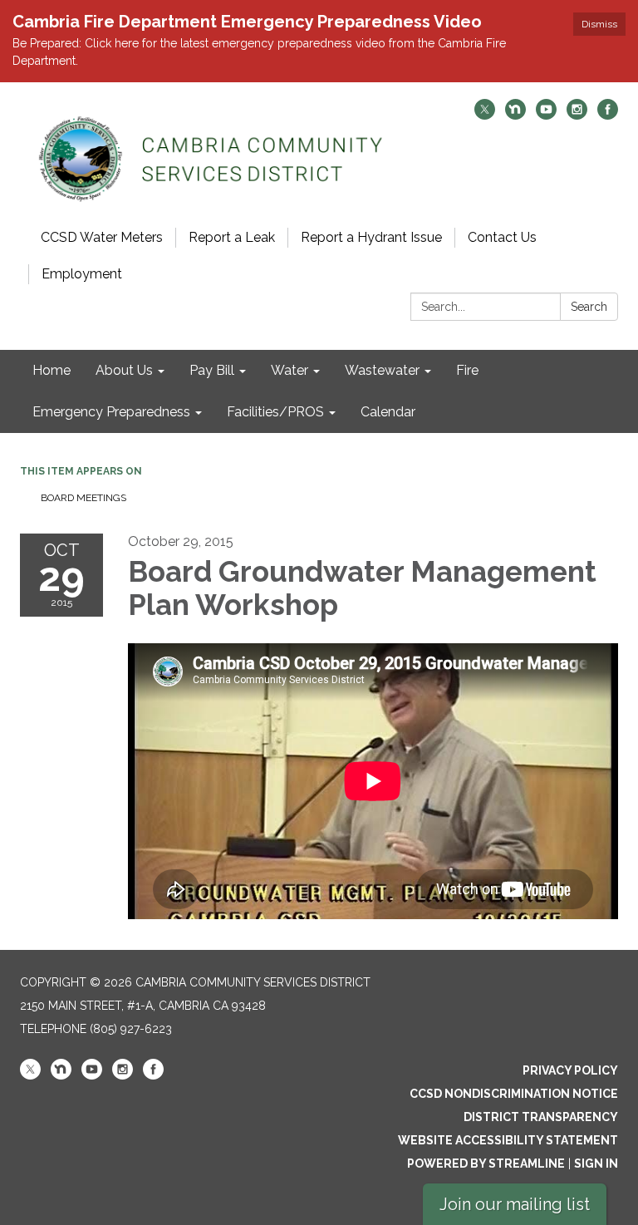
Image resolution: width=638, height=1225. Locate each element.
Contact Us (502, 237)
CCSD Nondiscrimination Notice (514, 1093)
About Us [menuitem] (124, 370)
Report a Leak (232, 237)
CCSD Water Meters (102, 237)
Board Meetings (83, 498)
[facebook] (607, 115)
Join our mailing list (514, 1204)
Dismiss (599, 24)
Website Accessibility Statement (508, 1140)
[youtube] (546, 115)
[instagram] (577, 115)
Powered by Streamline (486, 1163)
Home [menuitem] (51, 370)
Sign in (596, 1163)
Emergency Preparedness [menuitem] (111, 412)
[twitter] (484, 115)
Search (589, 306)
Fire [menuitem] (467, 370)
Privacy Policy (570, 1070)
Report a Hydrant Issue (371, 237)
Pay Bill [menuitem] (211, 370)
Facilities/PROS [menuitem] (275, 412)
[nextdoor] (515, 115)
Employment (82, 274)
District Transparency (541, 1117)
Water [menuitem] (289, 370)
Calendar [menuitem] (388, 412)
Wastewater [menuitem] (382, 370)
